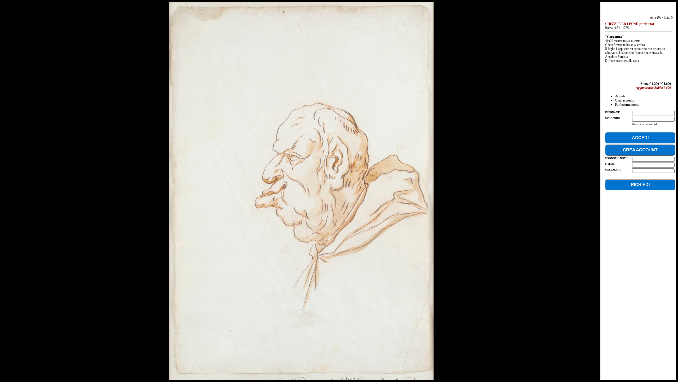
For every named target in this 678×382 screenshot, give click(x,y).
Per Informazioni (627, 105)
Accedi (620, 96)
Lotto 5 (668, 17)
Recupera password (644, 124)
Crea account (624, 100)
